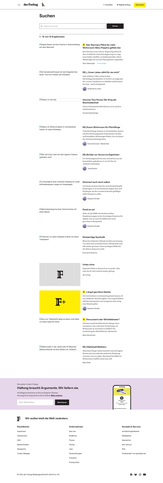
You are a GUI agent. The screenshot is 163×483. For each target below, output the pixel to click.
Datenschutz (22, 436)
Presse (72, 440)
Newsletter (126, 440)
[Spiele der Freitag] (43, 4)
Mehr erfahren (56, 395)
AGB (19, 440)
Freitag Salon (74, 462)
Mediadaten (126, 436)
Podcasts (73, 458)
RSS (123, 449)
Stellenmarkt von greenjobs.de (134, 453)
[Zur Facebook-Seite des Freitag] (131, 474)
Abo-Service (127, 445)
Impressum (21, 431)
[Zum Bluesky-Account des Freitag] (135, 474)
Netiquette (21, 449)
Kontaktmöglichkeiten (130, 431)
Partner (72, 445)
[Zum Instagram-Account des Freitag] (140, 474)
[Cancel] (104, 26)
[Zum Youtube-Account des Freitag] (144, 474)
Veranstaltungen (75, 453)
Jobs (71, 449)
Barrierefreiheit (23, 445)
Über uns (72, 431)
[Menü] (19, 5)
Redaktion (73, 436)
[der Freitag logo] (31, 4)
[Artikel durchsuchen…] (41, 26)
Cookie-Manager (23, 453)
